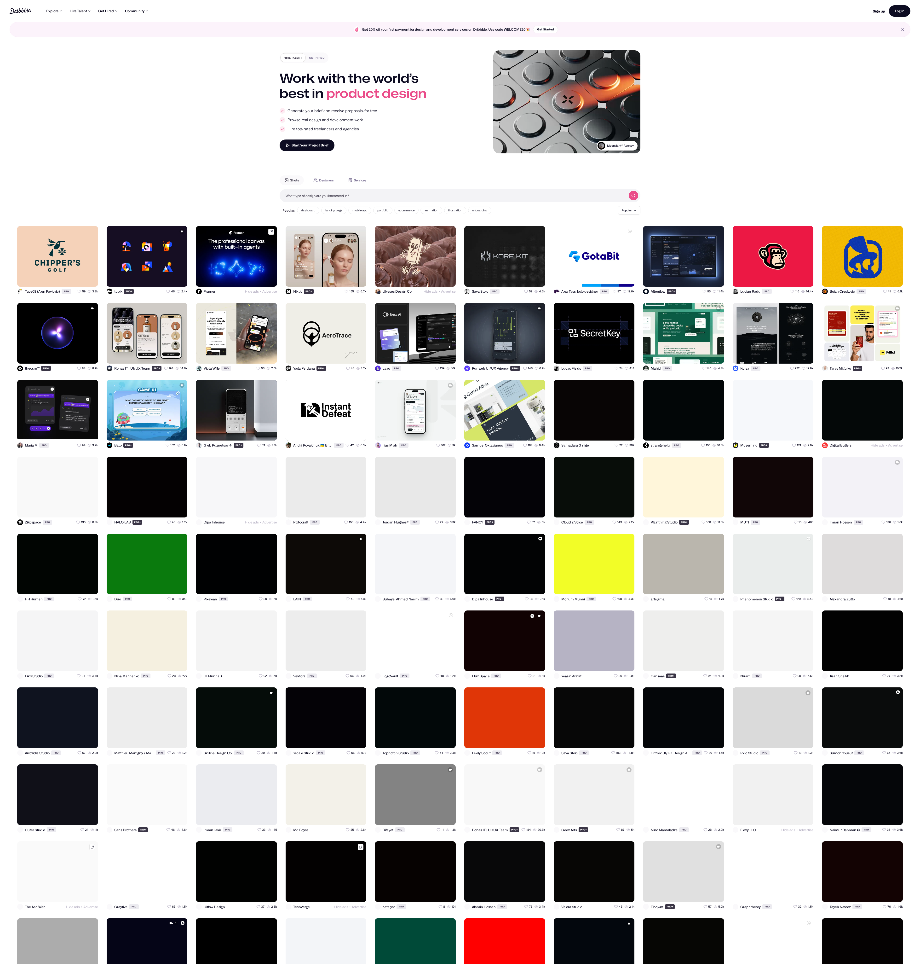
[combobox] (453, 195)
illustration (455, 210)
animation (431, 210)
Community (134, 11)
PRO (66, 291)
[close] (902, 29)
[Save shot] (80, 279)
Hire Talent (78, 11)
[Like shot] (90, 279)
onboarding (479, 210)
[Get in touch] (71, 279)
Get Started (545, 29)
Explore (52, 11)
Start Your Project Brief (310, 145)
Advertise (269, 291)
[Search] (633, 195)
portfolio (382, 210)
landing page (333, 210)
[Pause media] (501, 146)
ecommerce (406, 210)
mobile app (359, 210)
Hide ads (252, 291)
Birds (630, 151)
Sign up (879, 11)
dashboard (308, 210)
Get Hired (106, 11)
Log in (899, 11)
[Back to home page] (20, 11)
